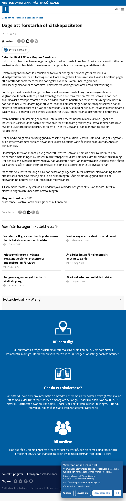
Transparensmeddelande (42, 474)
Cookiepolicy (69, 486)
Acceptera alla (102, 493)
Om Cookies (37, 487)
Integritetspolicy (84, 486)
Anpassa (67, 493)
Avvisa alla (83, 493)
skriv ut (10, 41)
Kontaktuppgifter (12, 474)
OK (117, 493)
